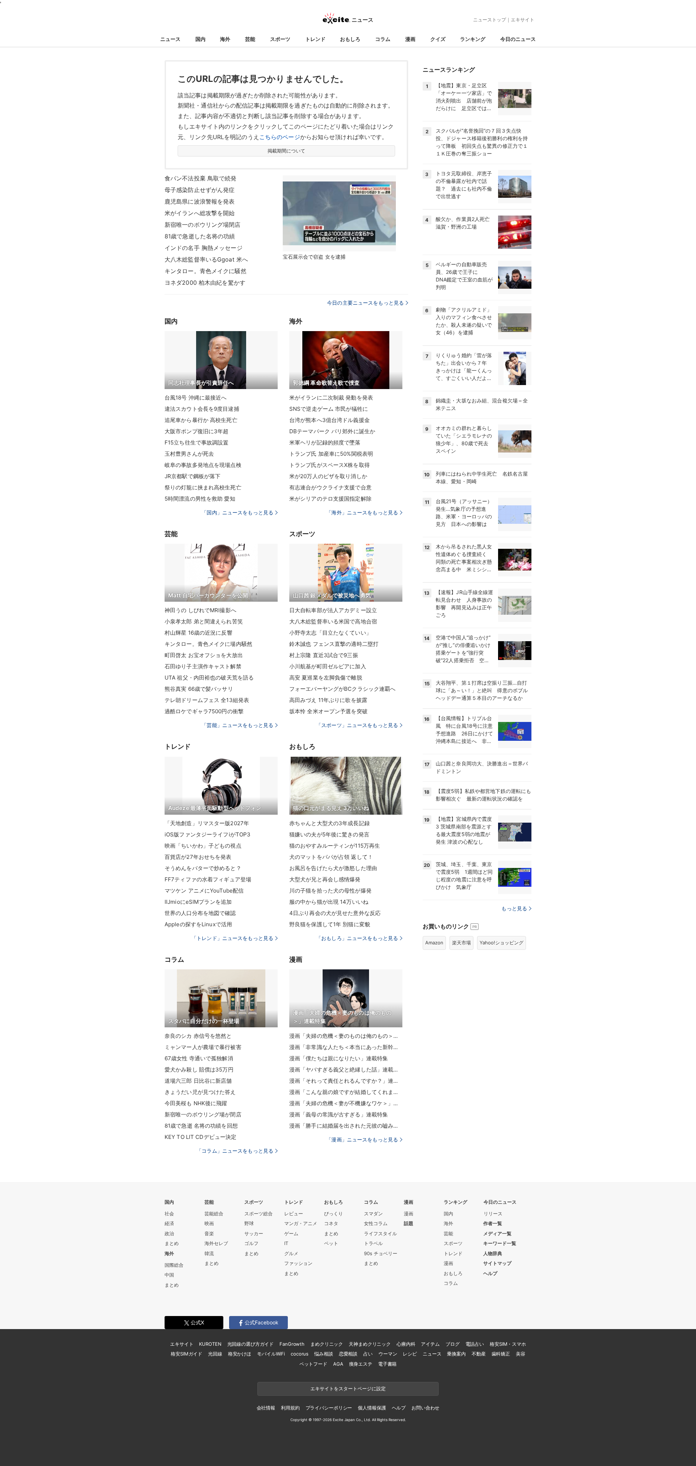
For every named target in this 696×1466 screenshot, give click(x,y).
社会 (169, 1213)
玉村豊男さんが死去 (189, 453)
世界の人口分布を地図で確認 (200, 913)
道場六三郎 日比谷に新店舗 (198, 1080)
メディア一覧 (497, 1233)
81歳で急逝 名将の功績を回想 (201, 1125)
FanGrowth (291, 1344)
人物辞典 (492, 1253)
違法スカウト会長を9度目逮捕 (202, 408)
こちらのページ (279, 137)
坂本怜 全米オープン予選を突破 (328, 711)
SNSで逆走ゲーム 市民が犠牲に (328, 408)
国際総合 (174, 1265)
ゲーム (291, 1233)
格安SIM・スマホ (508, 1344)
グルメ (291, 1253)
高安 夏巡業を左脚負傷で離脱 (325, 677)
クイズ (438, 39)
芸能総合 (213, 1213)
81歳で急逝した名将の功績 (200, 236)
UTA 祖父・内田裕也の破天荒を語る (209, 677)
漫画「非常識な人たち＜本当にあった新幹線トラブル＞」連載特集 (345, 1047)
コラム (382, 39)
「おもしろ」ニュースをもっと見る (357, 938)
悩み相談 (323, 1354)
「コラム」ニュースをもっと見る (234, 1151)
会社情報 (266, 1408)
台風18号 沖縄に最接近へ (196, 397)
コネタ (331, 1223)
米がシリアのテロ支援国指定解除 (330, 498)
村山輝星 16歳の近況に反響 (198, 632)
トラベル (373, 1243)
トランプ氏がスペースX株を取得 (329, 464)
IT (286, 1243)
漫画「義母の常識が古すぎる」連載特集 (338, 1114)
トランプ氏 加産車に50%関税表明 (331, 453)
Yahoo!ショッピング (501, 942)
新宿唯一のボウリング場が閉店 (203, 1114)
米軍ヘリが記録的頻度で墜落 (325, 442)
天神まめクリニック (370, 1344)
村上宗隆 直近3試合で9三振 (323, 655)
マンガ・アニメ (300, 1223)
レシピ (410, 1354)
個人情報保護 (372, 1408)
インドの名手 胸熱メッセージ (204, 247)
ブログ (453, 1344)
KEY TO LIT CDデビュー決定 (200, 1136)
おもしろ (350, 39)
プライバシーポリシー (329, 1408)
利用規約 (290, 1408)
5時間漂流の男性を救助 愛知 (200, 498)
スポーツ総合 (258, 1213)
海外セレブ (216, 1243)
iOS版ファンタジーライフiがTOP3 (207, 834)
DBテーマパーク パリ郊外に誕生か (332, 431)
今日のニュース (518, 39)
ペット (331, 1243)
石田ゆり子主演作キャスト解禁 (203, 666)
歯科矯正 (501, 1354)
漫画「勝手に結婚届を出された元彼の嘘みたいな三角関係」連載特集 (345, 1125)
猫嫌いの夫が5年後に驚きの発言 (329, 834)
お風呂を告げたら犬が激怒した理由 (333, 868)
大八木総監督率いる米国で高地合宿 (333, 621)
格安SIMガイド (186, 1354)
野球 (249, 1223)
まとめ (172, 1243)
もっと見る (514, 908)
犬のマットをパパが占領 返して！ (331, 856)
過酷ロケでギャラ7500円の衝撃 (204, 711)
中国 (169, 1275)
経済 (169, 1223)
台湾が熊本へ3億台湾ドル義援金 (329, 420)
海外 (225, 39)
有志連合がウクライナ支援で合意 (330, 487)
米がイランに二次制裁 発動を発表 (331, 397)
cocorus (299, 1354)
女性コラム (376, 1223)
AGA (338, 1364)
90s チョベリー (380, 1253)
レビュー (293, 1213)
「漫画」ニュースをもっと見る (362, 1139)
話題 (408, 1223)
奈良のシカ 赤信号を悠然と (198, 1035)
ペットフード (313, 1364)
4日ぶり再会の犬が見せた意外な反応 (335, 913)
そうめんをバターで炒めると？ (203, 868)
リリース (493, 1213)
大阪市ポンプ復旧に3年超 (196, 431)
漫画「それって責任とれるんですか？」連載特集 (345, 1080)
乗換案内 (456, 1354)
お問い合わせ (425, 1408)
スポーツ (280, 39)
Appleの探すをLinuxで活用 (198, 924)
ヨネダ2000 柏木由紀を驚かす (205, 282)
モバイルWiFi (271, 1354)
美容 (520, 1354)
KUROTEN (210, 1344)
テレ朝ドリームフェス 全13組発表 (207, 700)
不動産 (479, 1354)
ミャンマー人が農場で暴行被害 (203, 1047)
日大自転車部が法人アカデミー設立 (333, 610)
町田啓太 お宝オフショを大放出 (204, 655)
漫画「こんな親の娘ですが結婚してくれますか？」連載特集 (345, 1092)
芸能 (250, 39)
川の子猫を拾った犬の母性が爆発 (330, 890)
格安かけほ (239, 1354)
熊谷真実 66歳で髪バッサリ (199, 688)
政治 (169, 1233)
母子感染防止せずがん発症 (200, 189)
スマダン (373, 1213)
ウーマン (387, 1354)
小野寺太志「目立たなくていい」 (330, 632)
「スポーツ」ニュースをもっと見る (357, 725)
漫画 (410, 39)
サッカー (253, 1233)
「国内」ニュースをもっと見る (237, 512)
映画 (209, 1223)
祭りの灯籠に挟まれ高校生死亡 (203, 487)
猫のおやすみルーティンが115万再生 (334, 845)
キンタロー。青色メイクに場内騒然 (208, 643)
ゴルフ (251, 1243)
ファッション (298, 1263)
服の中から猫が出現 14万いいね (328, 901)
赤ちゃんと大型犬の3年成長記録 (329, 823)
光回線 (215, 1354)
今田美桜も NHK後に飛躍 (196, 1103)
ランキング (472, 39)
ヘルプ (490, 1273)
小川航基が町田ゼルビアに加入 (327, 666)
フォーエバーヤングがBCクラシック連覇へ (342, 688)
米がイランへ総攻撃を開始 (200, 213)
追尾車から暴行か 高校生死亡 (201, 420)
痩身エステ (360, 1364)
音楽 (209, 1233)
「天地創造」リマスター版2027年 (207, 823)
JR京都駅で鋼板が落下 (192, 476)
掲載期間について (287, 151)
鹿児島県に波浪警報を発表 (200, 201)
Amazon (434, 942)
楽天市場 (461, 942)
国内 (200, 39)
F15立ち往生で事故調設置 (197, 442)
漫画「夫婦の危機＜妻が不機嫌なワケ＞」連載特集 (345, 1103)
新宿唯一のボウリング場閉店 (203, 224)
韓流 (209, 1253)
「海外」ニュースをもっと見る (362, 512)
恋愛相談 (348, 1354)
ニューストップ (489, 19)
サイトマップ (497, 1263)
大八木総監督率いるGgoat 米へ (206, 259)
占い (368, 1354)
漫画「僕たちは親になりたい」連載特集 (338, 1058)
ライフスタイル (380, 1233)
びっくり (333, 1213)
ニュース (170, 39)
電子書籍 (387, 1364)
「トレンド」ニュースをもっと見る (232, 938)
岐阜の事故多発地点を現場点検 (203, 464)
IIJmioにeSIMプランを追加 (198, 901)
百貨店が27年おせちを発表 (198, 856)
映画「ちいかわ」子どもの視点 (203, 845)
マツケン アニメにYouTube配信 (204, 890)
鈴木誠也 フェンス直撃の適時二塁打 (333, 643)
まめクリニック (326, 1344)
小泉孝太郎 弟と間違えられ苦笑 (204, 621)
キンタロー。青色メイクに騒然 (205, 271)
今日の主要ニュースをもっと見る (365, 303)
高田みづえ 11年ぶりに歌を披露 (328, 700)
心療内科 (406, 1344)
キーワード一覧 (499, 1243)
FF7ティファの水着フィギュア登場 (208, 879)
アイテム (430, 1344)
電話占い (474, 1344)
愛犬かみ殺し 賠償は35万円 (199, 1069)
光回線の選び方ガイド (250, 1344)
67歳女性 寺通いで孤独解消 (199, 1058)
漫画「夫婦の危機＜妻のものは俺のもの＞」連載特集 (345, 1035)
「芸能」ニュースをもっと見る (237, 725)
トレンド (315, 39)
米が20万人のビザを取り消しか (328, 476)
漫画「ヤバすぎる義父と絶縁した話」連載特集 (345, 1069)
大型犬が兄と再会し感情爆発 (325, 879)
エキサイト (522, 19)
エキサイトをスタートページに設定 (348, 1388)
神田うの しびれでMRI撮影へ (200, 610)
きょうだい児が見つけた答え (200, 1092)
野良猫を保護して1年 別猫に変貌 (329, 924)
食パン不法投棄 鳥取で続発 (201, 178)
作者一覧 (492, 1223)
